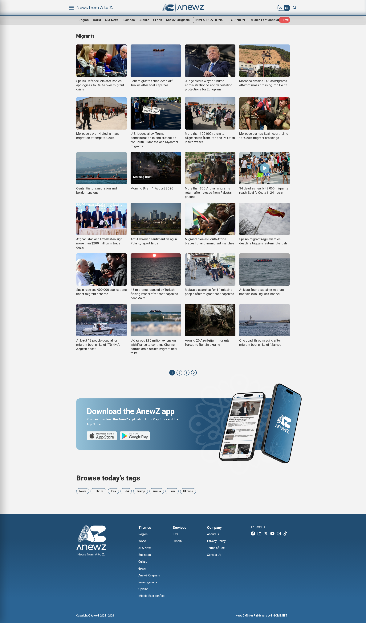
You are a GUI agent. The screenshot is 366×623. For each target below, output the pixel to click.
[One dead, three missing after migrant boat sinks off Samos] (264, 320)
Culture (144, 20)
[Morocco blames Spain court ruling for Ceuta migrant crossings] (264, 113)
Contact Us (214, 555)
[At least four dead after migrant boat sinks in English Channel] (264, 269)
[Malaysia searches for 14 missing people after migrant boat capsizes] (210, 269)
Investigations (209, 20)
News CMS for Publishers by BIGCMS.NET (261, 615)
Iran (113, 491)
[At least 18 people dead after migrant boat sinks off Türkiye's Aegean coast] (101, 320)
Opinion (238, 20)
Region (84, 20)
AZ (281, 7)
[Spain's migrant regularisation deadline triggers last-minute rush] (264, 219)
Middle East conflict (265, 20)
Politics (98, 491)
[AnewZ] (194, 373)
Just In (177, 541)
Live (175, 534)
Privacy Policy (216, 541)
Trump (140, 491)
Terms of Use (216, 548)
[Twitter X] (266, 533)
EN (286, 7)
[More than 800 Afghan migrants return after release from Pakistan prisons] (210, 168)
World (96, 20)
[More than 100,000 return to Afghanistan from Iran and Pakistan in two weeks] (210, 113)
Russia (156, 491)
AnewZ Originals (178, 20)
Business (128, 20)
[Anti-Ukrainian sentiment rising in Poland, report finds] (156, 219)
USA (126, 491)
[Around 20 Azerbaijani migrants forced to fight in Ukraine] (210, 320)
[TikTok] (285, 533)
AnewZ (95, 615)
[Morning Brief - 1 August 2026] (156, 168)
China (172, 491)
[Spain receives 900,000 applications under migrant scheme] (101, 269)
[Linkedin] (259, 533)
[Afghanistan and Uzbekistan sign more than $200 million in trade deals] (101, 219)
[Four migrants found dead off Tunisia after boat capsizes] (156, 60)
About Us (213, 534)
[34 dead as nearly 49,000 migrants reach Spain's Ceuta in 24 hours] (264, 168)
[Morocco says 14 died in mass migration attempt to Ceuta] (101, 113)
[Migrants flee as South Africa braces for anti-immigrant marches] (210, 219)
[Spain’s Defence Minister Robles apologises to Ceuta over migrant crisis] (101, 60)
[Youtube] (272, 533)
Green (157, 20)
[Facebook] (253, 533)
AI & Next (111, 20)
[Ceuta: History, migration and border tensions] (101, 168)
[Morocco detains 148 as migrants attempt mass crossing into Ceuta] (264, 60)
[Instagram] (279, 533)
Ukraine (188, 491)
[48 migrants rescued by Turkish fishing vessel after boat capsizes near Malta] (156, 269)
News (82, 491)
